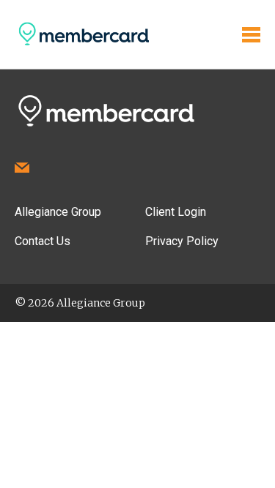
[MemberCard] (82, 45)
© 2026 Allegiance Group (80, 302)
